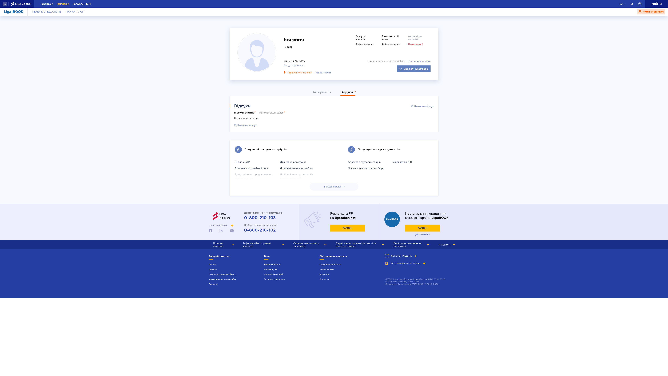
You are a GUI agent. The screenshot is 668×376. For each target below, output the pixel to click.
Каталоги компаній (273, 274)
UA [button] (621, 3)
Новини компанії (272, 264)
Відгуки (347, 92)
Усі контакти (323, 72)
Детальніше (422, 234)
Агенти (212, 264)
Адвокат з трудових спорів (364, 161)
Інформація (322, 92)
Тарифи (347, 228)
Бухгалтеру (82, 3)
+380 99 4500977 (294, 61)
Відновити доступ (420, 61)
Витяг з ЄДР (242, 161)
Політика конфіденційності (222, 274)
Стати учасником (653, 11)
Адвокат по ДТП (403, 161)
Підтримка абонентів (330, 264)
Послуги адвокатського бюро (366, 168)
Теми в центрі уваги (274, 279)
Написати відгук (423, 106)
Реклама (213, 284)
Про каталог (75, 11)
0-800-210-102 (260, 230)
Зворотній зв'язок (416, 68)
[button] (5, 4)
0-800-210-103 (260, 218)
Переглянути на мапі (299, 72)
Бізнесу (47, 3)
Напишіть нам (327, 269)
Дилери (213, 269)
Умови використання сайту (222, 279)
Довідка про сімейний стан (251, 168)
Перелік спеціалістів (46, 11)
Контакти (324, 279)
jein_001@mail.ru (294, 65)
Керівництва (270, 269)
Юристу (63, 3)
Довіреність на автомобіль (296, 168)
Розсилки (324, 274)
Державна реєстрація (293, 161)
